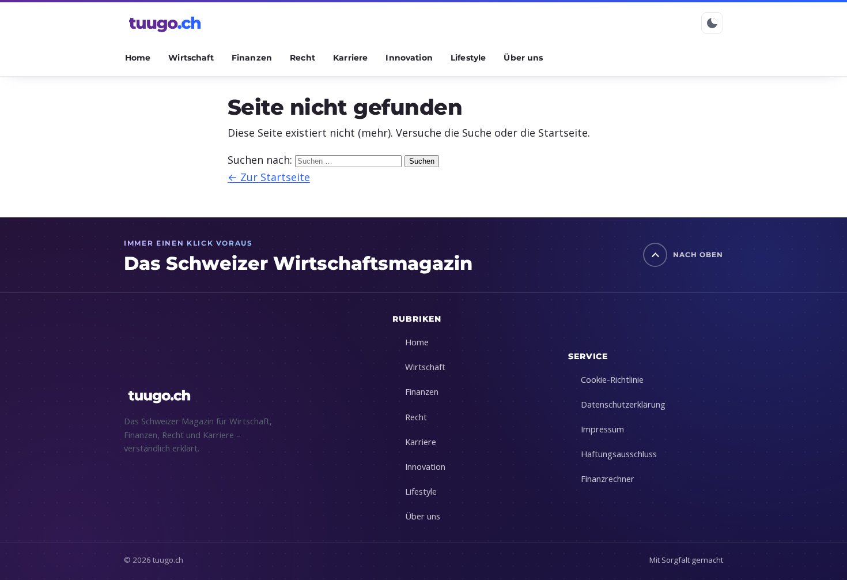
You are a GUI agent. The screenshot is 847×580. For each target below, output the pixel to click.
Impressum (602, 429)
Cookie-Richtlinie (612, 379)
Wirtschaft (190, 57)
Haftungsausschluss (619, 454)
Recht (302, 57)
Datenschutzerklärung (623, 404)
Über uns (523, 57)
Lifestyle (468, 57)
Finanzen (252, 57)
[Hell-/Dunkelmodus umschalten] (712, 23)
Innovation (408, 57)
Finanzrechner (607, 478)
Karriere (350, 57)
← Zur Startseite (269, 177)
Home (138, 57)
